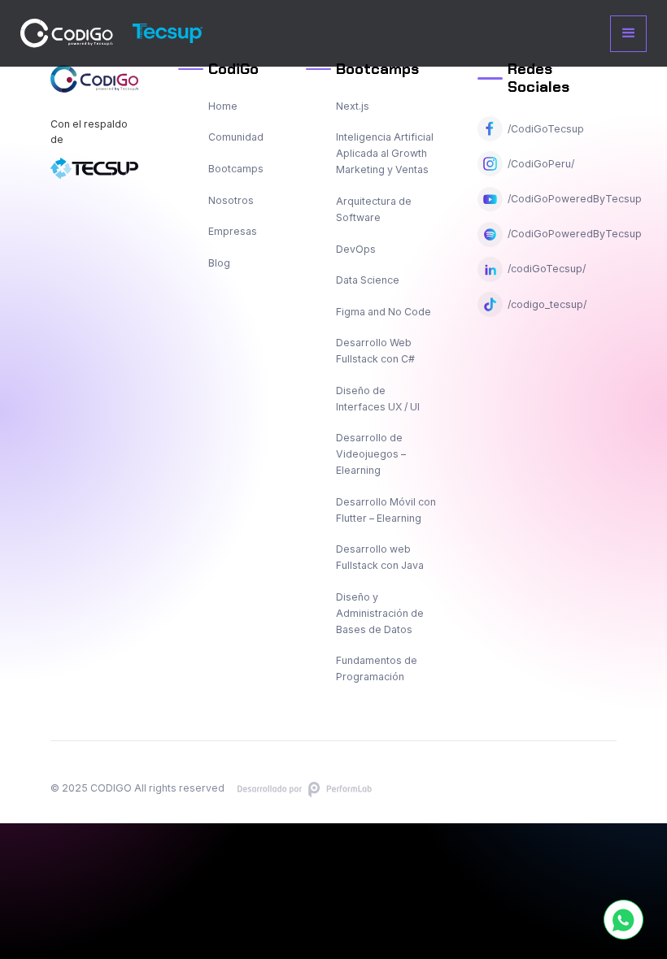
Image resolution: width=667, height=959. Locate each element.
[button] (628, 33)
